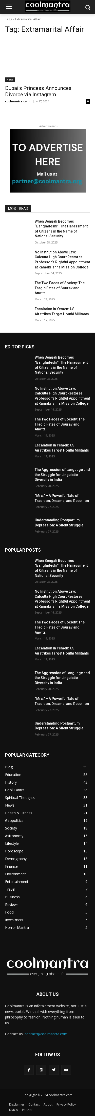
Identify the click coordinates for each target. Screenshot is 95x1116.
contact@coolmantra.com (46, 1033)
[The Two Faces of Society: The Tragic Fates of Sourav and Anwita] (18, 289)
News (10, 79)
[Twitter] (54, 1070)
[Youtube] (66, 1070)
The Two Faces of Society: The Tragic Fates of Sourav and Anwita (60, 288)
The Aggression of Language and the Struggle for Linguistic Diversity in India (62, 475)
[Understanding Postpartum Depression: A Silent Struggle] (18, 527)
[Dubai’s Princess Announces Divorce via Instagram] (47, 60)
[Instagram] (41, 1070)
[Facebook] (29, 1070)
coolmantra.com (17, 101)
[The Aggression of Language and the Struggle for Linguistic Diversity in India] (18, 476)
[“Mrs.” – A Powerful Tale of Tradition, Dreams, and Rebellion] (18, 502)
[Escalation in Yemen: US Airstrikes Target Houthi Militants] (18, 315)
